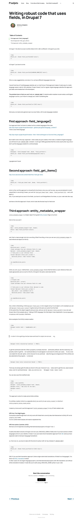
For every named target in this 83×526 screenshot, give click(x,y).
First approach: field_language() (19, 38)
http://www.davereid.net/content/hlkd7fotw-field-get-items (26, 175)
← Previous (14, 499)
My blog (52, 514)
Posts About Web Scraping (37, 3)
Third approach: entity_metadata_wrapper (21, 43)
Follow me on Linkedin (34, 514)
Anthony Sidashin (22, 25)
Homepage (45, 514)
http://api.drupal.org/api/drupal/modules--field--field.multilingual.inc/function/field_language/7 (36, 134)
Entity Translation (19, 458)
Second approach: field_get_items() (20, 40)
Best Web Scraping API (52, 3)
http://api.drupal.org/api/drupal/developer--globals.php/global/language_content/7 (33, 127)
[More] (61, 3)
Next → (71, 499)
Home (22, 3)
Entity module (43, 215)
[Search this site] (73, 3)
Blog (27, 3)
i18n (62, 434)
